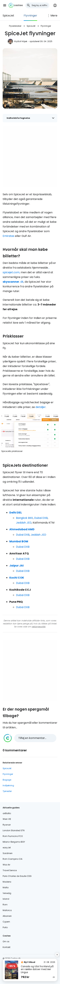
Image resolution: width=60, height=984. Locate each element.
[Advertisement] (30, 156)
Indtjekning (8, 785)
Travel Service (10, 870)
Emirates (8, 236)
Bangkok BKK (24, 518)
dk (22, 282)
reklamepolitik (39, 626)
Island (6, 898)
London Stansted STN (13, 830)
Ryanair (7, 824)
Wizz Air (6, 864)
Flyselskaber (15, 25)
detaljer (41, 407)
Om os (6, 941)
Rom (5, 904)
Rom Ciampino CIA (12, 859)
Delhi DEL (15, 512)
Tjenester (7, 791)
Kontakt (6, 947)
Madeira (7, 881)
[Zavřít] (57, 955)
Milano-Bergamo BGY (14, 841)
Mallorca (7, 910)
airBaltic (7, 813)
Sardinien (7, 853)
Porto (5, 927)
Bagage (7, 779)
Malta (5, 887)
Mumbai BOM (18, 541)
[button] (4, 5)
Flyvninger (30, 15)
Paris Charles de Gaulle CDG (17, 876)
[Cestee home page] (16, 5)
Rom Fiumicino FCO (13, 836)
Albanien (7, 916)
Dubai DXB (41, 518)
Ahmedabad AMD (21, 529)
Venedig (7, 893)
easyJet (7, 847)
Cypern (6, 921)
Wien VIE (7, 819)
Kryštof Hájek (20, 41)
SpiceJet (8, 15)
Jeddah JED (24, 523)
